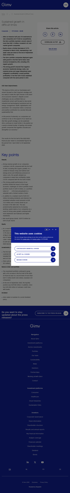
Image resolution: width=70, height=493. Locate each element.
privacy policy (36, 239)
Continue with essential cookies (28, 248)
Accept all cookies (23, 254)
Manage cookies (22, 260)
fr (52, 229)
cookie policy (26, 239)
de (55, 229)
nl (49, 229)
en (46, 229)
